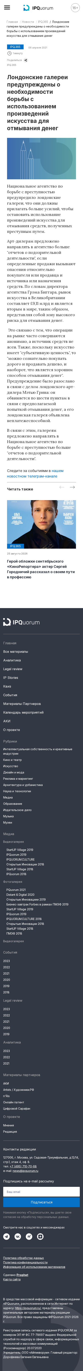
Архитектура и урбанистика (23, 785)
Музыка (8, 816)
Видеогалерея (13, 841)
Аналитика (12, 660)
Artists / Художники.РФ (18, 1089)
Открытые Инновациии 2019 (26, 899)
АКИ (6, 721)
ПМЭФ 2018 (14, 933)
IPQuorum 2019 (16, 854)
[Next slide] (72, 487)
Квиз (7, 686)
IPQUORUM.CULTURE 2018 (24, 919)
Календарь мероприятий (23, 712)
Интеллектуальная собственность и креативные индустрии (37, 751)
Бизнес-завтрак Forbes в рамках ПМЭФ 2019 (37, 904)
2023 (6, 961)
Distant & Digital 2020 (20, 894)
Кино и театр (12, 760)
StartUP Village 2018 (19, 869)
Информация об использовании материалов (34, 1267)
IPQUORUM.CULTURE (20, 859)
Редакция (10, 1131)
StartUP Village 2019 (19, 849)
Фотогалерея (12, 881)
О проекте (11, 730)
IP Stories (10, 678)
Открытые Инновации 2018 (25, 864)
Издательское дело (17, 810)
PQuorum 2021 (16, 889)
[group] (41, 540)
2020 (6, 979)
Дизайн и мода (13, 772)
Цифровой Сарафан (16, 1108)
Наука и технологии (17, 791)
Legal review (12, 669)
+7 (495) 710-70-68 (23, 1166)
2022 (6, 967)
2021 (6, 973)
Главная (12, 21)
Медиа (8, 797)
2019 (6, 986)
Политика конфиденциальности (25, 1262)
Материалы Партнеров (22, 704)
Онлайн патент (13, 1102)
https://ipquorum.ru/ (28, 1308)
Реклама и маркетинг (18, 778)
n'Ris (6, 1096)
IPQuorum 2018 (16, 874)
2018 (6, 992)
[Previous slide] (61, 487)
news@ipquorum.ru (25, 1170)
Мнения (8, 1125)
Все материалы (15, 652)
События (10, 695)
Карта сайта (12, 1279)
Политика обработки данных (23, 1258)
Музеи (7, 822)
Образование (12, 803)
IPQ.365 (43, 21)
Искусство (10, 766)
